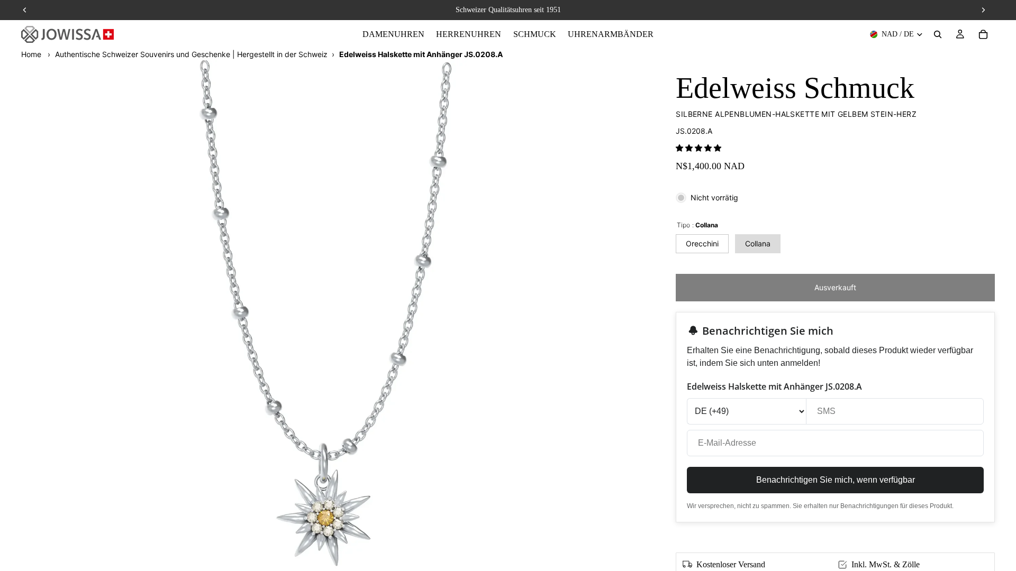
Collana (757, 243)
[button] (698, 147)
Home (31, 54)
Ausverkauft (835, 287)
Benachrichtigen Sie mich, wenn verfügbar (835, 479)
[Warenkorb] (983, 34)
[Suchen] (937, 34)
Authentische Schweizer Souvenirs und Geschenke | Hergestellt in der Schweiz (191, 54)
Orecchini (702, 243)
